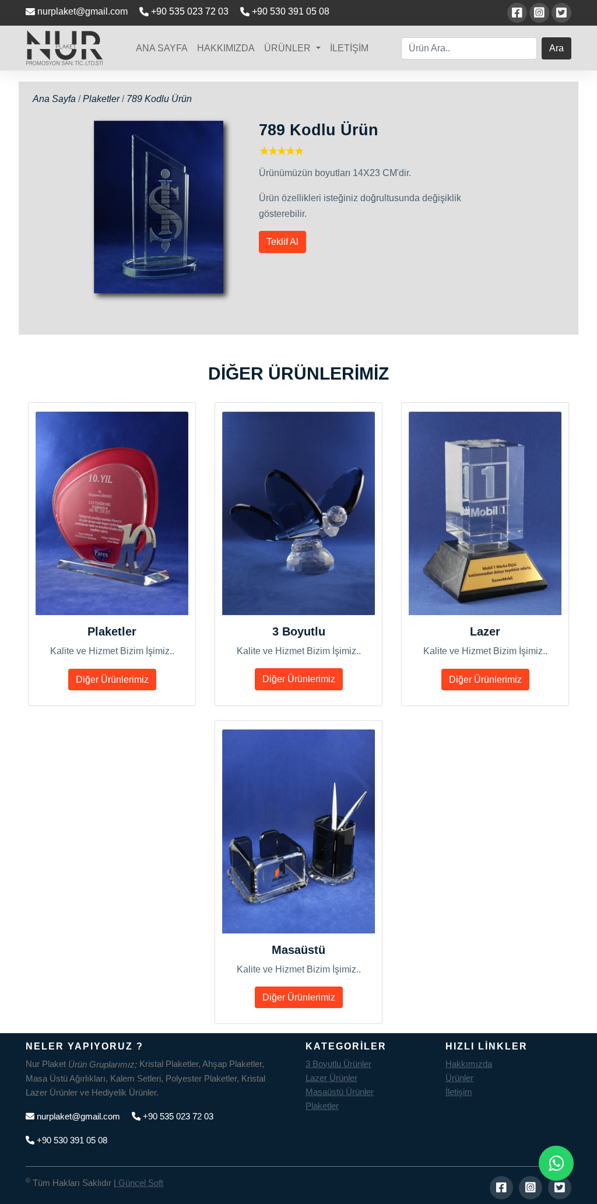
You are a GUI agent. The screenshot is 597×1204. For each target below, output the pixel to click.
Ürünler (459, 1078)
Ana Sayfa (55, 99)
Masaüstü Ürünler (339, 1092)
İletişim (458, 1092)
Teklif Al (282, 242)
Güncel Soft (139, 1183)
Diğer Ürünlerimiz (112, 680)
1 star (263, 151)
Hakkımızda (468, 1064)
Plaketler (101, 99)
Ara (556, 48)
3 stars (280, 151)
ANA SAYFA (162, 48)
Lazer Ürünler (331, 1078)
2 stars (272, 151)
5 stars (298, 151)
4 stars (289, 151)
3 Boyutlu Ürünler (338, 1064)
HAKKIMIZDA (226, 48)
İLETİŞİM (349, 48)
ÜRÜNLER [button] (288, 48)
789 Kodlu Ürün (159, 99)
